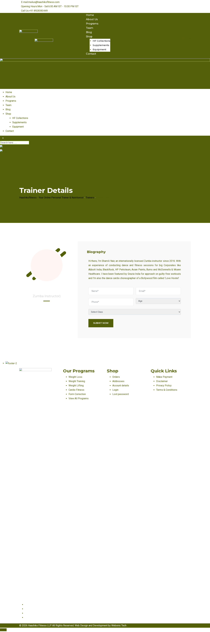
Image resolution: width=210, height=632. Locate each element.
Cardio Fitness (76, 389)
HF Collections (101, 40)
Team (89, 27)
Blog (89, 32)
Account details (120, 385)
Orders (116, 376)
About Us (92, 19)
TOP (4, 629)
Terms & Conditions (166, 389)
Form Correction (77, 394)
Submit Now (101, 323)
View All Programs (79, 398)
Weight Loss (75, 376)
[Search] (159, 29)
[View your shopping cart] (159, 33)
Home (90, 15)
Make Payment (164, 376)
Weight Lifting (76, 385)
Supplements (101, 45)
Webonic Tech (119, 625)
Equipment (99, 49)
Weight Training (77, 381)
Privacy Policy (164, 385)
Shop (89, 36)
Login (115, 389)
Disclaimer (162, 381)
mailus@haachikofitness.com (43, 2)
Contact (91, 53)
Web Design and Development (91, 625)
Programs (92, 23)
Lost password (120, 394)
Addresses (118, 381)
